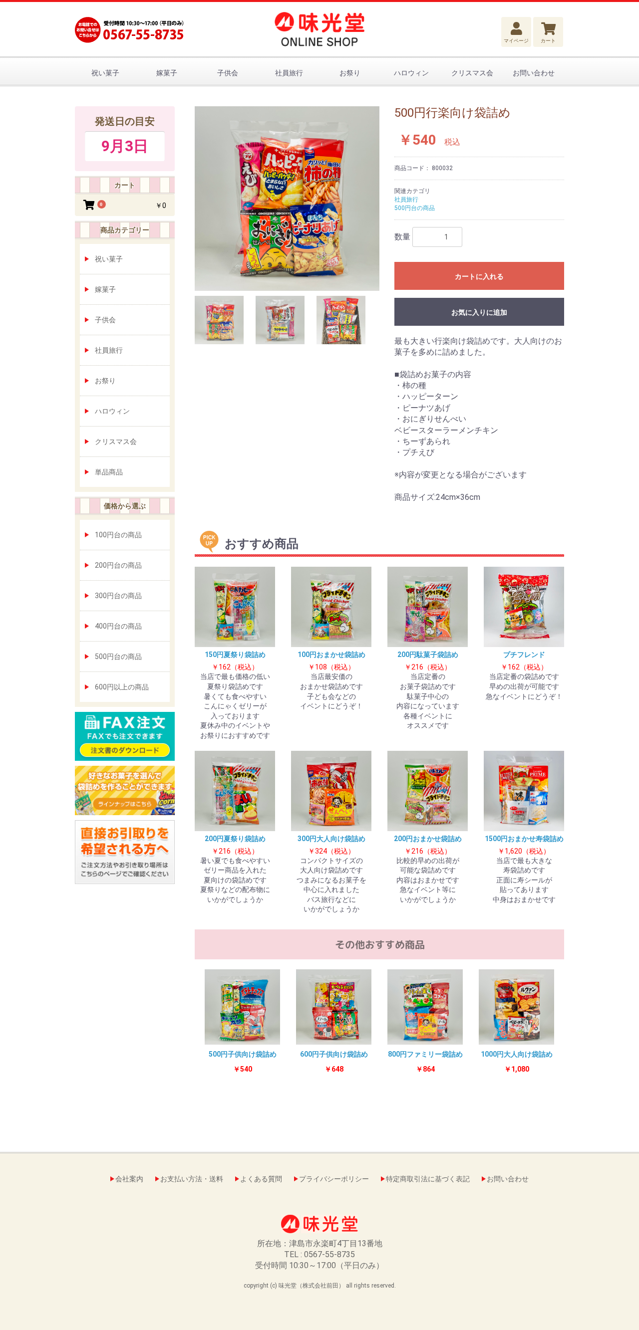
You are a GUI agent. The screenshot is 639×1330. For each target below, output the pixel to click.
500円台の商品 (118, 657)
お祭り (349, 73)
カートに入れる (479, 276)
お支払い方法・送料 (191, 1179)
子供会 (227, 73)
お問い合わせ (534, 73)
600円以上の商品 (122, 687)
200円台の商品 (118, 565)
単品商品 (109, 472)
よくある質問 (261, 1179)
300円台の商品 (118, 596)
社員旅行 (289, 73)
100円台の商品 (118, 535)
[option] (287, 198)
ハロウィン (411, 73)
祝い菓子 (105, 73)
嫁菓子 (166, 73)
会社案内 (129, 1179)
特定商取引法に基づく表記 (428, 1179)
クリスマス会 (472, 73)
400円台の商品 (118, 626)
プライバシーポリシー (334, 1179)
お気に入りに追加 (479, 312)
